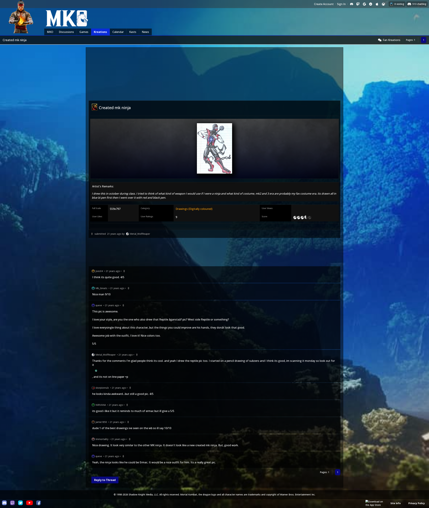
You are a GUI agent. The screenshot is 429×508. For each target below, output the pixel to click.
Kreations (100, 32)
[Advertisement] (214, 75)
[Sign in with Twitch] (357, 4)
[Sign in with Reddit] (370, 4)
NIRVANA (101, 404)
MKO (50, 32)
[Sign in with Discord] (351, 4)
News (145, 32)
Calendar (118, 32)
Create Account (324, 4)
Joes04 (99, 271)
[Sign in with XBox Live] (383, 4)
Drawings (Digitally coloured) (194, 209)
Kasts (132, 32)
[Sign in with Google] (364, 4)
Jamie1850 (101, 422)
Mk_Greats (101, 288)
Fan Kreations (391, 40)
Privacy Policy (416, 503)
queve (99, 305)
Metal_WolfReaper (140, 233)
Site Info (395, 503)
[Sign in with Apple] (377, 4)
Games (83, 32)
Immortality (102, 439)
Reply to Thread (105, 480)
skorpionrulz (102, 387)
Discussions (66, 32)
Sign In (341, 4)
